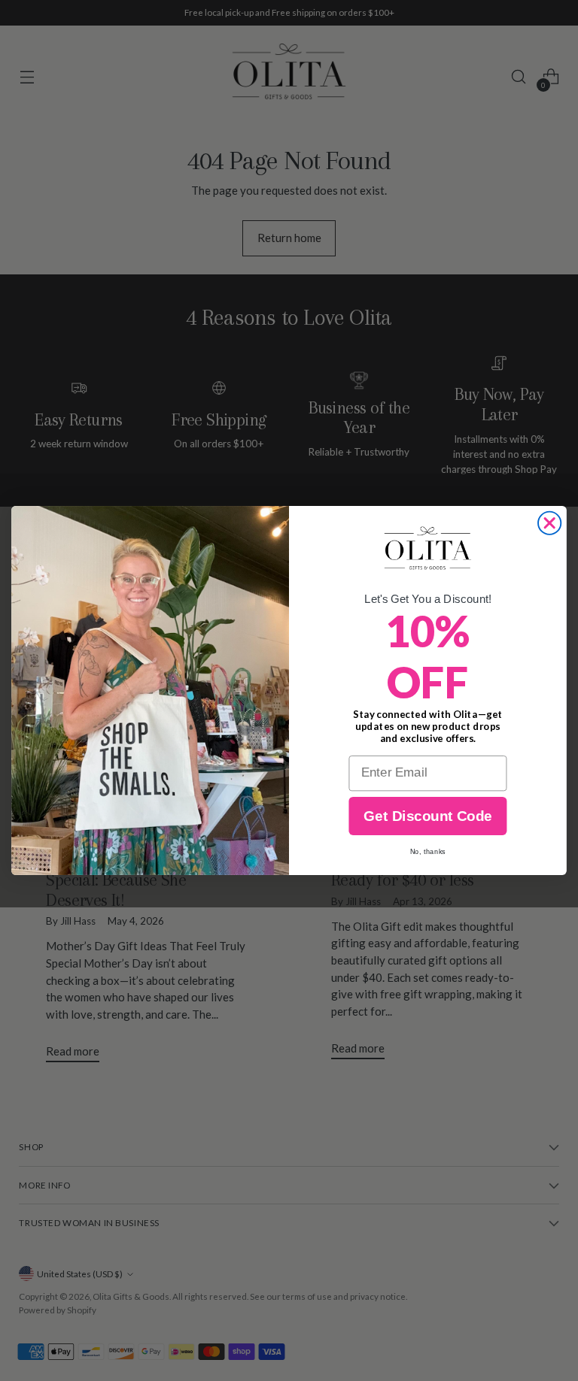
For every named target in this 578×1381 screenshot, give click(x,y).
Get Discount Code (427, 816)
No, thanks (428, 852)
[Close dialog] (549, 523)
